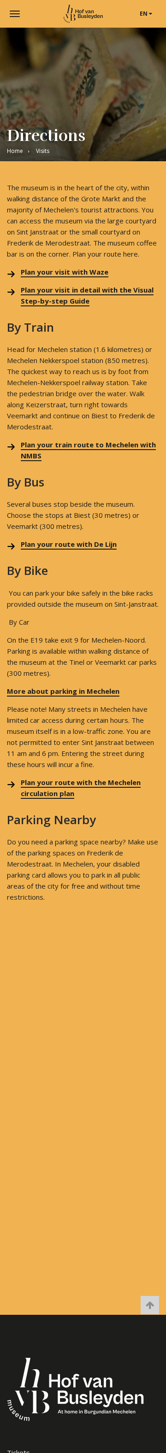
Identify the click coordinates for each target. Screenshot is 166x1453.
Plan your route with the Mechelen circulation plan (81, 788)
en (144, 14)
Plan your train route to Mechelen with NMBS (88, 450)
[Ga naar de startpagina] (83, 14)
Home (15, 151)
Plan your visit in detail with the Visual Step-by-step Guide (87, 295)
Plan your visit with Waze (64, 271)
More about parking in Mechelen (63, 691)
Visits (42, 151)
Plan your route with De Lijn (69, 544)
